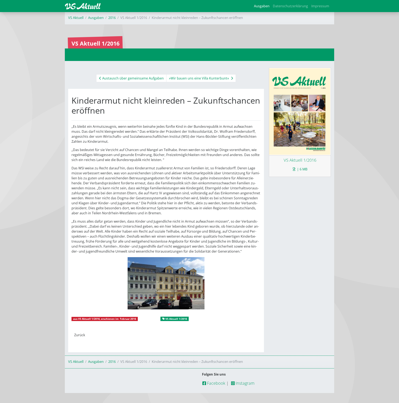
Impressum (320, 6)
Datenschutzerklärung (290, 6)
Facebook (215, 383)
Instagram (245, 383)
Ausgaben (262, 6)
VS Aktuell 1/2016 (89, 319)
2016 (112, 17)
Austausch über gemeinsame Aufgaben (132, 78)
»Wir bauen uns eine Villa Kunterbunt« (199, 78)
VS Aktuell (76, 17)
